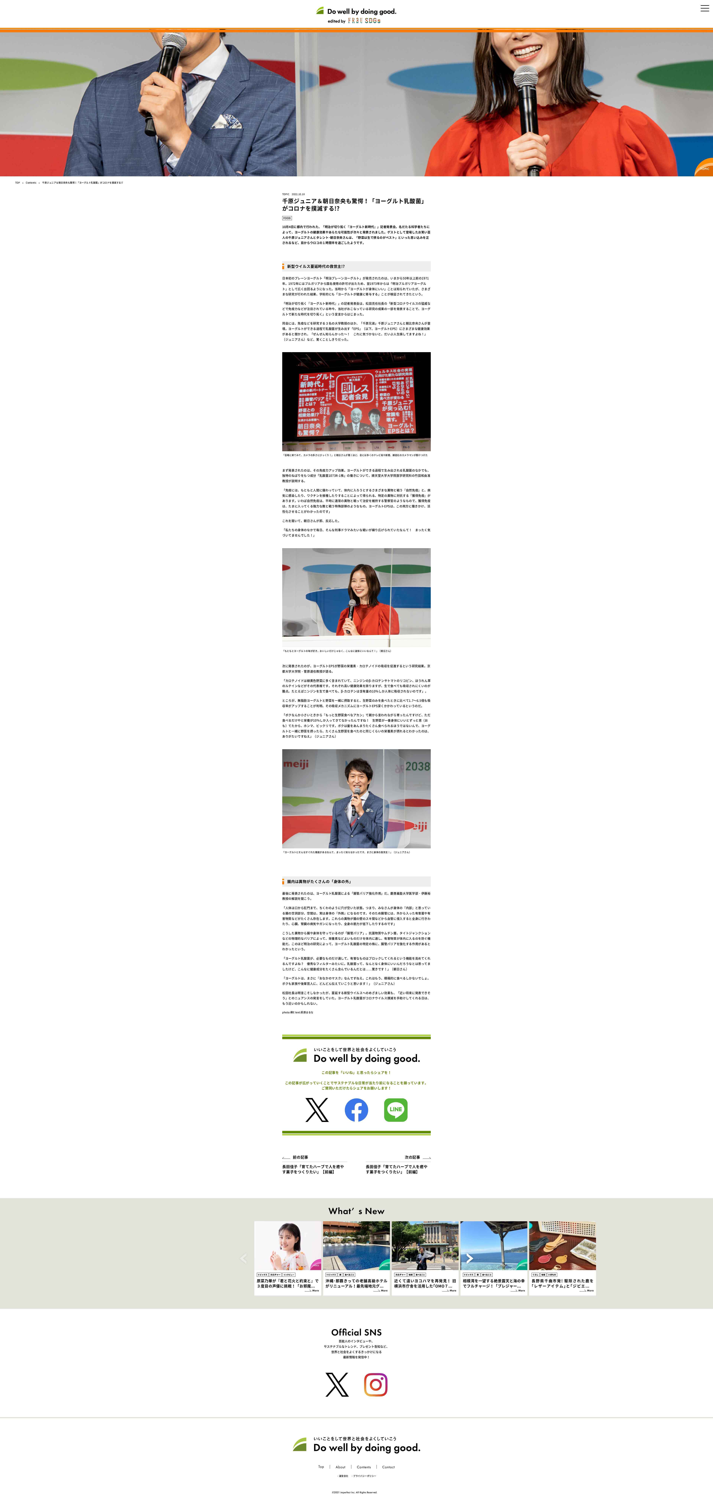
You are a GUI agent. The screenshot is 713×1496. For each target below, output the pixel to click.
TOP (17, 182)
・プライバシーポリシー (363, 1476)
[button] (470, 1258)
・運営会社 (342, 1476)
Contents (31, 182)
